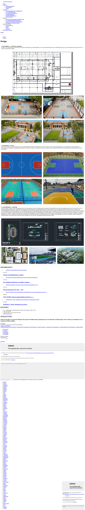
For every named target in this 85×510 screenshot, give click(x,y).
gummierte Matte (79, 327)
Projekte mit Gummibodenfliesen (13, 23)
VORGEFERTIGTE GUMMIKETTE (14, 11)
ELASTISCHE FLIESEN (11, 13)
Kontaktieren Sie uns (7, 30)
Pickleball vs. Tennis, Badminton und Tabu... (15, 304)
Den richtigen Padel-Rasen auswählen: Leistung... (16, 282)
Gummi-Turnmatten (41, 327)
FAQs (7, 27)
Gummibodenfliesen (10, 14)
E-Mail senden (4, 337)
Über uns (5, 5)
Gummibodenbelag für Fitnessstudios (8, 327)
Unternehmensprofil (10, 6)
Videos (7, 8)
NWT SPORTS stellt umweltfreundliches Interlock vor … (18, 297)
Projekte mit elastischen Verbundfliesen (14, 21)
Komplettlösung (9, 25)
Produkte (5, 9)
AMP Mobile (7, 325)
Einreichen (3, 323)
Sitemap (2, 325)
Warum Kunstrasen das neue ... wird (13, 289)
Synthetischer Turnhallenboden (52, 327)
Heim (4, 3)
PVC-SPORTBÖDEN (10, 12)
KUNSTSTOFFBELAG (11, 15)
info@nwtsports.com (7, 313)
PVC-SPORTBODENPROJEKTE (13, 20)
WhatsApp (3, 341)
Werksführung (9, 7)
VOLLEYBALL (9, 17)
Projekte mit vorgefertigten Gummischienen (15, 19)
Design (7, 26)
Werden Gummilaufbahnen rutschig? (13, 275)
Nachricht (8, 28)
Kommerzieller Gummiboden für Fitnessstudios (27, 327)
